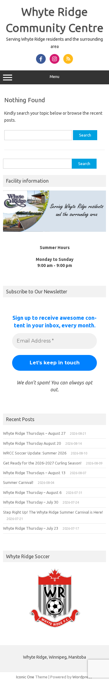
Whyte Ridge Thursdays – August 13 (34, 473)
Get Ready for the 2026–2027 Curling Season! (42, 463)
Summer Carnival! (18, 482)
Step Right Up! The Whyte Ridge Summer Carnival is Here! (53, 512)
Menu (54, 76)
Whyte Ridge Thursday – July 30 (30, 502)
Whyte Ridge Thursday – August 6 (32, 492)
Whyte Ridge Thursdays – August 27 (34, 433)
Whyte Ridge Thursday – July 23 (30, 528)
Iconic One (25, 677)
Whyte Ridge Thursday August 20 (32, 443)
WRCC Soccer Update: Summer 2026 (34, 453)
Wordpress (82, 677)
